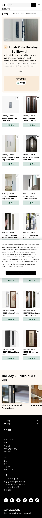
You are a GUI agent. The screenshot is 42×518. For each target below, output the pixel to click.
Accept (21, 273)
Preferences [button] (18, 266)
